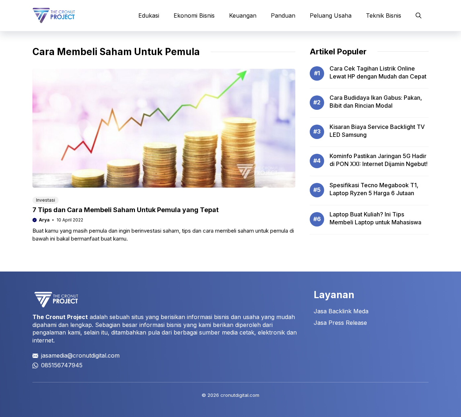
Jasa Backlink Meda (341, 311)
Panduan (283, 15)
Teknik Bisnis (383, 15)
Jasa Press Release (340, 322)
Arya (44, 220)
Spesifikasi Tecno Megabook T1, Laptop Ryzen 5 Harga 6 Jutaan (374, 189)
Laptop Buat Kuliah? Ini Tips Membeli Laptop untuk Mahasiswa (375, 218)
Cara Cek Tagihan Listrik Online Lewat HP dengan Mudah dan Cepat (378, 72)
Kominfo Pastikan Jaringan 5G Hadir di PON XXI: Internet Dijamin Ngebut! (379, 159)
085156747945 (61, 365)
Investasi (45, 200)
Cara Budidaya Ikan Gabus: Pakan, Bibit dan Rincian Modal (376, 101)
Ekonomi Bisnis (194, 15)
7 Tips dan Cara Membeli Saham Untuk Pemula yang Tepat (125, 210)
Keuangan (242, 15)
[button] (418, 15)
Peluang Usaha (331, 15)
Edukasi (148, 15)
